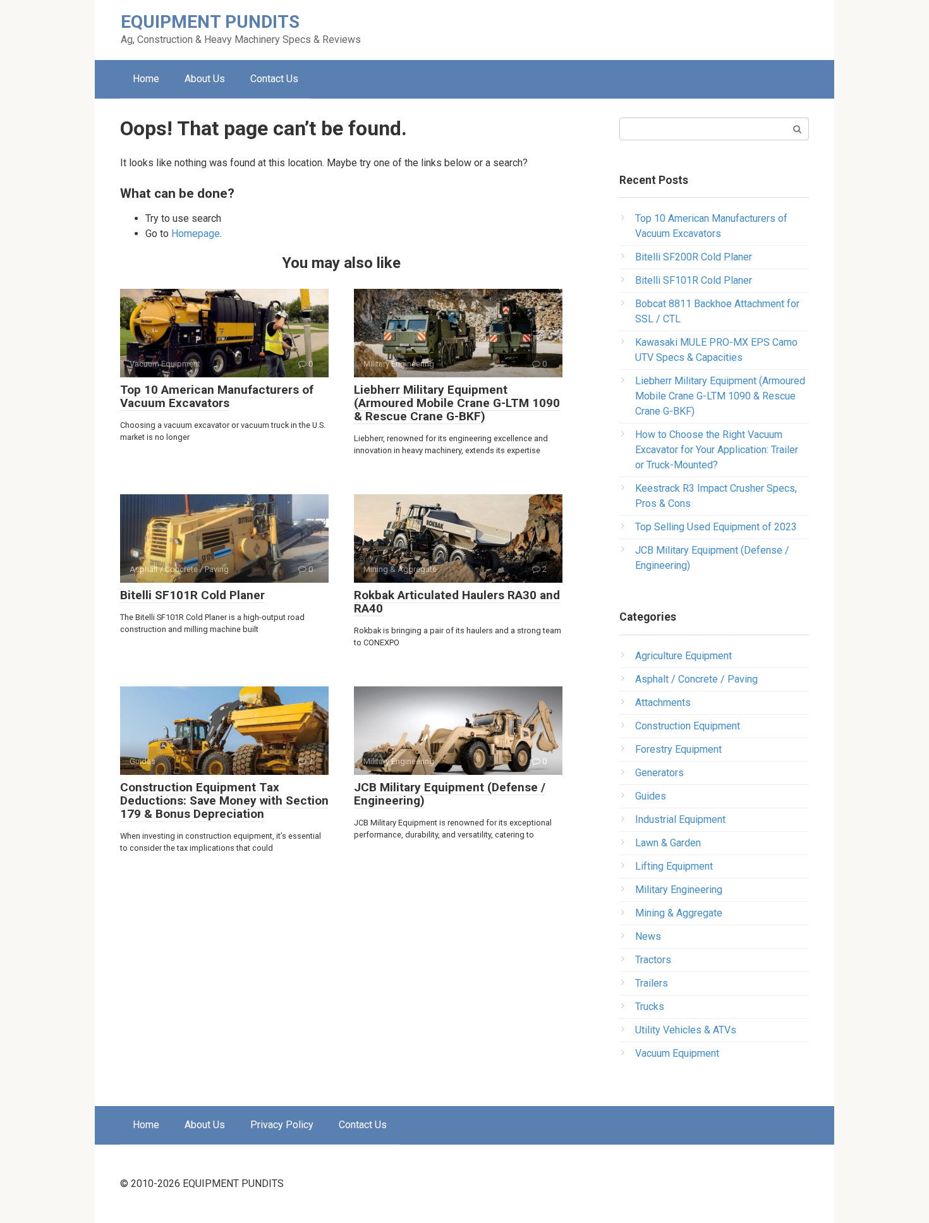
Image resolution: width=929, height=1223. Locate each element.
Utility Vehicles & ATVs (685, 1030)
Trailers (651, 983)
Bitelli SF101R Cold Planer (192, 595)
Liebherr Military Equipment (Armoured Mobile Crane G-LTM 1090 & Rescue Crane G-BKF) (457, 402)
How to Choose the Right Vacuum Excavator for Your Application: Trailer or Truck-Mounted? (716, 450)
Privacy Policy (281, 1125)
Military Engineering (678, 890)
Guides (650, 796)
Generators (659, 773)
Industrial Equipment (680, 819)
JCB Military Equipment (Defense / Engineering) (449, 794)
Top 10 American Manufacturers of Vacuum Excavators (216, 396)
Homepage (195, 234)
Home (146, 79)
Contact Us (274, 79)
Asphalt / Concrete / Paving (696, 679)
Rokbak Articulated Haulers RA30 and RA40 (457, 602)
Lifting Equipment (674, 866)
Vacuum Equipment (677, 1053)
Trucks (649, 1007)
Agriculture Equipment (683, 656)
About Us (205, 79)
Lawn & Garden (668, 843)
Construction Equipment (687, 726)
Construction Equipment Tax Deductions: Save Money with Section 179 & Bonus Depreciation (224, 800)
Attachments (663, 703)
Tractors (653, 960)
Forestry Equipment (678, 749)
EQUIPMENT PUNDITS (210, 21)
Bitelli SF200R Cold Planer (693, 257)
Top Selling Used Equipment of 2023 (716, 527)
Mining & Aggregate (678, 913)
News (648, 936)
